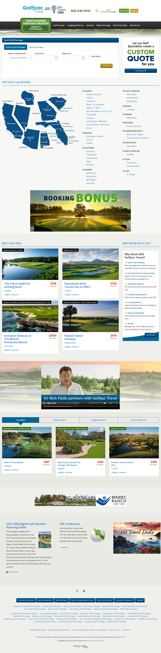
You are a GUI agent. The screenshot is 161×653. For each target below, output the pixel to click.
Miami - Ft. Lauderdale (95, 104)
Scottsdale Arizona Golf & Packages (24, 613)
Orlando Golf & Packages (52, 606)
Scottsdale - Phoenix (94, 136)
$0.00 (135, 11)
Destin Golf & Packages (128, 609)
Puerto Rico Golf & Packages (125, 619)
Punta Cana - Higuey (135, 134)
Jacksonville (91, 114)
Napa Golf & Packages (22, 616)
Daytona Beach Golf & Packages (106, 609)
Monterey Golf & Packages (42, 616)
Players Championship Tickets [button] (82, 600)
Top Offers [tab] (20, 420)
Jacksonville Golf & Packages (35, 609)
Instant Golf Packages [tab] (15, 47)
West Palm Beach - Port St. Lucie (99, 111)
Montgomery (91, 176)
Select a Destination (17, 53)
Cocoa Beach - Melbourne (96, 121)
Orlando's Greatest (94, 94)
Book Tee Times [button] (120, 25)
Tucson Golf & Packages (49, 613)
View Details (150, 335)
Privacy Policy (115, 630)
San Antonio (131, 162)
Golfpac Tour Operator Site (96, 641)
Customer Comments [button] (26, 600)
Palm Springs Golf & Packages (114, 613)
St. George (131, 174)
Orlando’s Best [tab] (59, 420)
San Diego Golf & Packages (90, 613)
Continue (105, 66)
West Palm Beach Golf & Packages (135, 606)
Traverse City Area (134, 126)
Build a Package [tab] (36, 47)
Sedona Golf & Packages (69, 613)
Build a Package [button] (103, 25)
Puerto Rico (131, 146)
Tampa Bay (90, 101)
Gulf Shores (91, 173)
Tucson (89, 140)
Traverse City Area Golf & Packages (41, 619)
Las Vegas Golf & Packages (137, 616)
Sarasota (90, 118)
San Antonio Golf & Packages (45, 621)
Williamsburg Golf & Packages (15, 619)
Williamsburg (132, 118)
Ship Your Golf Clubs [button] (104, 600)
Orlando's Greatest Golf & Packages (26, 606)
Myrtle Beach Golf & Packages (114, 616)
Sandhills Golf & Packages (147, 619)
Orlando (89, 98)
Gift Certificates (70, 524)
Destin (89, 128)
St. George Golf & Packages (95, 621)
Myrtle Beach (132, 101)
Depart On (66, 53)
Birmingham (91, 180)
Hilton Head (131, 94)
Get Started (140, 71)
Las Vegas (131, 109)
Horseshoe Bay (133, 166)
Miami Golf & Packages (91, 606)
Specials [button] (90, 25)
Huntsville (90, 183)
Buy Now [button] (64, 547)
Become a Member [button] (45, 600)
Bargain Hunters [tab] (99, 420)
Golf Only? (96, 56)
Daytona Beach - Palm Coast (97, 124)
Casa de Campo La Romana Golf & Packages (95, 619)
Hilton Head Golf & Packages (65, 616)
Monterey (90, 165)
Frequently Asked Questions (59, 630)
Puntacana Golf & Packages (67, 619)
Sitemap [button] (140, 600)
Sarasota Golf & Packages (57, 609)
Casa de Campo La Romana (138, 138)
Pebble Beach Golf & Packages (139, 613)
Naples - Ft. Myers (93, 108)
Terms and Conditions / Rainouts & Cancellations (90, 630)
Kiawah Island (132, 98)
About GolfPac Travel (38, 630)
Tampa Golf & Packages (72, 606)
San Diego (90, 151)
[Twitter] (84, 591)
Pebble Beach (91, 158)
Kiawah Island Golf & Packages (89, 616)
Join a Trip (124, 11)
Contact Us (127, 630)
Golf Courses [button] (58, 25)
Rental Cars (135, 25)
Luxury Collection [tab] (138, 420)
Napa (88, 161)
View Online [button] (13, 572)
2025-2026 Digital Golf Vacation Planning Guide (26, 525)
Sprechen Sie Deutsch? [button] (124, 600)
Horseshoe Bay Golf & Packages (70, 621)
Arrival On (39, 53)
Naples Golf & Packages (111, 606)
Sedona (89, 143)
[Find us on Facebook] (77, 591)
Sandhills (130, 154)
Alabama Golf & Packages (117, 621)
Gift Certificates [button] (61, 600)
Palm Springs (91, 154)
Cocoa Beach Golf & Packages (80, 609)
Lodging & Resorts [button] (75, 25)
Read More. (122, 637)
